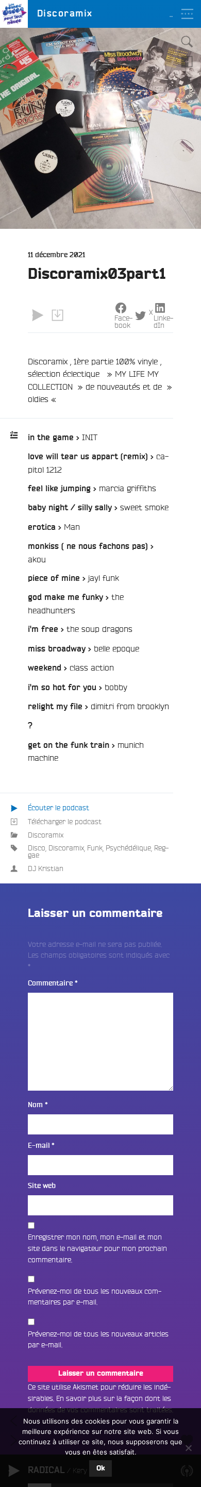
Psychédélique (128, 848)
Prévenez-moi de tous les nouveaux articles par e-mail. (98, 1339)
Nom (38, 1105)
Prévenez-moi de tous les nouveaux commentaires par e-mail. (94, 1297)
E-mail (41, 1145)
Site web (42, 1186)
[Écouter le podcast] (37, 315)
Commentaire (53, 983)
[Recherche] (187, 42)
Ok (100, 1468)
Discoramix (45, 835)
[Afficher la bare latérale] (187, 61)
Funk (95, 848)
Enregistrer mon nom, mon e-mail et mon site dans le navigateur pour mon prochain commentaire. (97, 1248)
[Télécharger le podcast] (57, 315)
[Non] (188, 1448)
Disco (36, 848)
